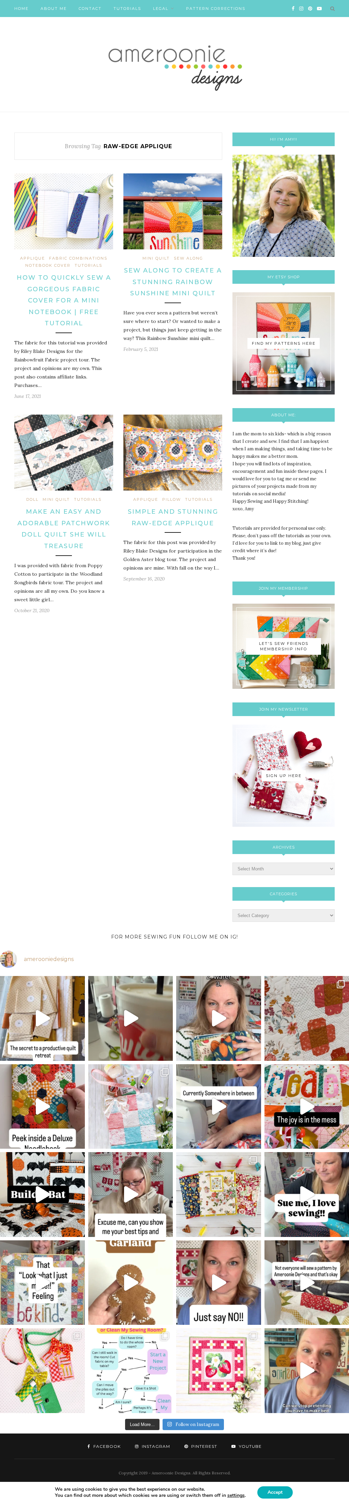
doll (32, 499)
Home (21, 8)
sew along (188, 258)
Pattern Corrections (215, 8)
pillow (171, 499)
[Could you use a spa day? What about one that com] (130, 1106)
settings (236, 1495)
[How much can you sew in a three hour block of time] (130, 1018)
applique (32, 258)
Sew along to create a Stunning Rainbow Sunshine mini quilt (173, 282)
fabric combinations (78, 258)
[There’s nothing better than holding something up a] (42, 1282)
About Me (54, 8)
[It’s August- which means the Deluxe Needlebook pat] (218, 1194)
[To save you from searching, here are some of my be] (130, 1194)
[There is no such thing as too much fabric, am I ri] (218, 1282)
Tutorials (127, 8)
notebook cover (48, 265)
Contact (90, 8)
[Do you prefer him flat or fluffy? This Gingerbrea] (130, 1282)
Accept (275, 1492)
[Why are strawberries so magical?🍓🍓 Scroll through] (218, 1370)
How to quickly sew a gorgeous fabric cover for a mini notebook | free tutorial (64, 300)
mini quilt (156, 258)
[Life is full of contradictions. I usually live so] (218, 1106)
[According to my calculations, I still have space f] (130, 1370)
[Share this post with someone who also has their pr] (218, 1018)
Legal (160, 8)
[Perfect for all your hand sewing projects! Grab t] (42, 1106)
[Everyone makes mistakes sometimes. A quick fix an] (42, 1194)
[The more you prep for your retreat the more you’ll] (42, 1018)
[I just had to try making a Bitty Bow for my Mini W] (42, 1370)
